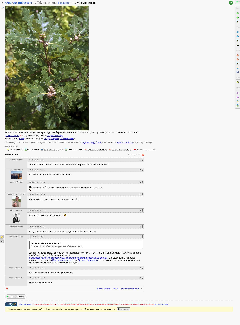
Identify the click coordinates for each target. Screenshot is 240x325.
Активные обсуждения (130, 288)
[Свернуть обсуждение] (143, 155)
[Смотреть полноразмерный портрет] (16, 178)
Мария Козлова (16, 210)
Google (47, 138)
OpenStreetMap (67, 138)
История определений (146, 149)
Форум (115, 288)
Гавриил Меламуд (55, 136)
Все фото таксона (51, 149)
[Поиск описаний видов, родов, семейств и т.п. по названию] (3, 8)
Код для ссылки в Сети (97, 149)
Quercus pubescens (88, 260)
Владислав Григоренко (16, 194)
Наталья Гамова (16, 160)
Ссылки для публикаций (122, 149)
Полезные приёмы (17, 296)
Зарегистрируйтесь (91, 142)
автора (157, 304)
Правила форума (103, 288)
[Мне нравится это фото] (2, 237)
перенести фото (125, 142)
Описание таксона (75, 149)
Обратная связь (25, 304)
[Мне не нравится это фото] (2, 241)
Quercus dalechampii (62, 260)
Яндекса (55, 138)
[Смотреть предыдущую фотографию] (14, 68)
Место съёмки (33, 149)
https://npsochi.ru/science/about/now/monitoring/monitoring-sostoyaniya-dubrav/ (68, 258)
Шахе (21, 138)
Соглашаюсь (123, 309)
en (231, 3)
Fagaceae (63, 2)
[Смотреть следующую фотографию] (79, 68)
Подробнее (164, 304)
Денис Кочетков (12, 136)
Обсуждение (15, 149)
